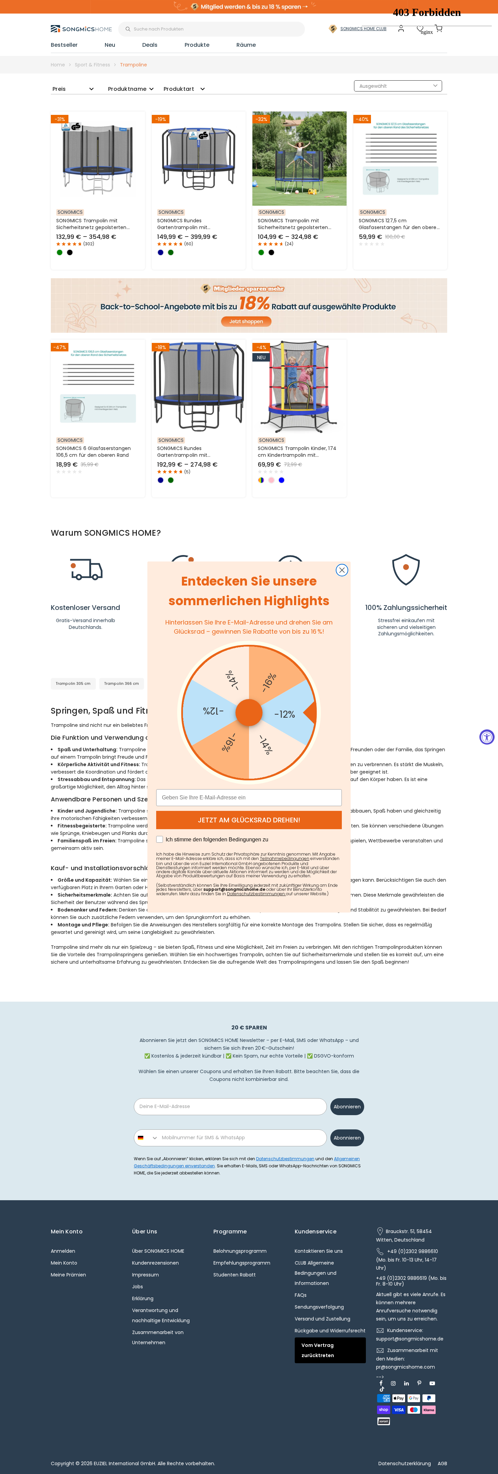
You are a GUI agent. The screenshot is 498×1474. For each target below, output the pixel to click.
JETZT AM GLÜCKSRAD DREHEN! (249, 820)
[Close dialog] (342, 570)
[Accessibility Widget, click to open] (487, 737)
